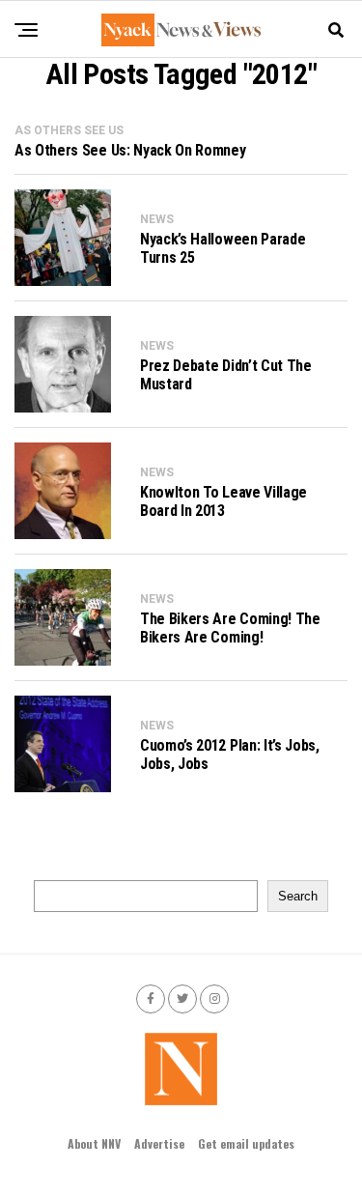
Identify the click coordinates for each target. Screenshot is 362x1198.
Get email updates (246, 1143)
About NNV (94, 1143)
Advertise (159, 1143)
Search (298, 896)
